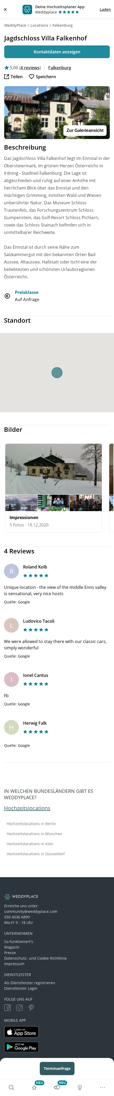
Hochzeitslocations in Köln (30, 843)
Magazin (11, 947)
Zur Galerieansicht (85, 130)
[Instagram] (19, 1008)
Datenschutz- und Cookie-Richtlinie (35, 958)
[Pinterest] (31, 1008)
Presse (10, 952)
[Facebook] (7, 1008)
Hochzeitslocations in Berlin (31, 823)
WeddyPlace (15, 25)
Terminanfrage (57, 1068)
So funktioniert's (18, 941)
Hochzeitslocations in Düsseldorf (36, 854)
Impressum (14, 963)
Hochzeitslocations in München (34, 833)
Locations (39, 25)
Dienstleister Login (20, 988)
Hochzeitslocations (27, 808)
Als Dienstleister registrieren (29, 982)
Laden (105, 9)
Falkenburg (62, 25)
